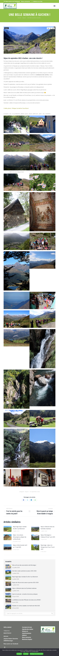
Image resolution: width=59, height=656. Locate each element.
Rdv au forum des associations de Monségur (24, 565)
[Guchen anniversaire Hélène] (42, 477)
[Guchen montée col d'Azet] (16, 319)
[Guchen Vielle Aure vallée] (16, 241)
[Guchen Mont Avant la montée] (16, 182)
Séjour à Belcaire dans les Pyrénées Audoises (47, 527)
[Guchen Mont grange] (16, 211)
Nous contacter (25, 1)
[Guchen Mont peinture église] (42, 211)
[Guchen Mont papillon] (42, 182)
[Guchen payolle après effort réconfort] (42, 300)
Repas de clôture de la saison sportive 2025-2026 (25, 582)
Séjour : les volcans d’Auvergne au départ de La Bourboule (19, 537)
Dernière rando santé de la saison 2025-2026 (24, 571)
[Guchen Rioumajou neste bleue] (42, 388)
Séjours (6, 28)
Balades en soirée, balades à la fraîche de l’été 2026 (26, 605)
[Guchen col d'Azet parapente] (16, 337)
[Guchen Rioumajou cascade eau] (42, 348)
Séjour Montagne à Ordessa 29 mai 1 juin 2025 (48, 536)
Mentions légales (27, 639)
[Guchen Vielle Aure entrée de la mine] (42, 241)
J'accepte (19, 653)
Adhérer (24, 635)
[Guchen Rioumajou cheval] (42, 418)
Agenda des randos (27, 629)
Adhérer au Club (37, 1)
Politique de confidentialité (36, 653)
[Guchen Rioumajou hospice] (16, 418)
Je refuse (26, 653)
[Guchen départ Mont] (16, 161)
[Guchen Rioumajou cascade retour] (16, 389)
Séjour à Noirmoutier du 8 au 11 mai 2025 (20, 546)
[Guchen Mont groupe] (42, 161)
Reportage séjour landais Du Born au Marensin (20, 527)
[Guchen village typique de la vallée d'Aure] (42, 124)
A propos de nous (27, 627)
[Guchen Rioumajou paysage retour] (42, 448)
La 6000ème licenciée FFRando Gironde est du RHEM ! (26, 600)
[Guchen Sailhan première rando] (16, 124)
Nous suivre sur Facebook (12, 1)
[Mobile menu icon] (54, 6)
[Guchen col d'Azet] (42, 319)
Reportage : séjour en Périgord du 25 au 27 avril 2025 (47, 547)
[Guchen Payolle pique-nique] (42, 260)
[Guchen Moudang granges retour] (42, 143)
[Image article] (8, 529)
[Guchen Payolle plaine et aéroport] (16, 300)
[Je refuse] (57, 652)
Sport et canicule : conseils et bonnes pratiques (25, 594)
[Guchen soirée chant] (16, 477)
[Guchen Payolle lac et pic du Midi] (16, 270)
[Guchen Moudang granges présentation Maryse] (16, 143)
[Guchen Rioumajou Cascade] (16, 448)
